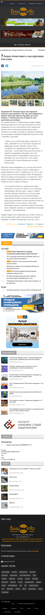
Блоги (36, 608)
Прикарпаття (23, 572)
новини (14, 572)
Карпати (12, 582)
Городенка (5, 592)
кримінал (12, 579)
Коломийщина (12, 585)
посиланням (35, 551)
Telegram (29, 224)
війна (24, 589)
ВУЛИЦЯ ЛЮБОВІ (14, 486)
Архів (12, 3)
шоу (3, 589)
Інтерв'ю (13, 608)
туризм (18, 589)
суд (21, 585)
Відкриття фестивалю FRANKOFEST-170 (19, 445)
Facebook (21, 224)
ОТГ (25, 585)
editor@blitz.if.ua (24, 537)
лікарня (4, 579)
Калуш (4, 585)
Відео (29, 608)
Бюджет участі (33, 585)
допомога (5, 582)
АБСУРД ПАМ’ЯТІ (13, 494)
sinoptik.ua (11, 459)
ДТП (34, 575)
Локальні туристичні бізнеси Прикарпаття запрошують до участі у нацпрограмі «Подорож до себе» (25, 375)
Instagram (40, 224)
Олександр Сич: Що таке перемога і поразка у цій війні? (25, 469)
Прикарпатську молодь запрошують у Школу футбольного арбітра (25, 392)
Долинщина (32, 589)
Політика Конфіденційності (26, 603)
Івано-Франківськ (25, 575)
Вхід (13, 603)
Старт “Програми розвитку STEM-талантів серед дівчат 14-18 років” (26, 384)
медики (38, 582)
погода (20, 582)
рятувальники (29, 582)
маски (40, 589)
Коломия (35, 579)
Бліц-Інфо (5, 575)
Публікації (7, 612)
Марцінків (10, 589)
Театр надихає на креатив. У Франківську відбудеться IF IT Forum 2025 (25, 401)
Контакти (21, 3)
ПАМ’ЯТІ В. (12, 503)
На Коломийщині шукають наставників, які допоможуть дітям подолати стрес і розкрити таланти (26, 410)
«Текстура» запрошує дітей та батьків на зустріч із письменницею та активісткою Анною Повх (23, 367)
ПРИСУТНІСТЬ (13, 477)
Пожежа (20, 579)
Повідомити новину (35, 3)
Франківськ (13, 575)
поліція (27, 579)
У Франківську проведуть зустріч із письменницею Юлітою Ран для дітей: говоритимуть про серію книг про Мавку (25, 358)
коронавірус (5, 572)
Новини (4, 608)
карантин (32, 572)
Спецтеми (17, 612)
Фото (21, 608)
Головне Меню (23, 45)
